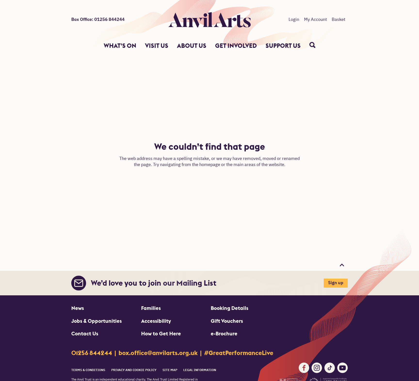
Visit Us (156, 45)
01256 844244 (92, 352)
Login (294, 19)
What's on (120, 45)
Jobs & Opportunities (96, 321)
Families (151, 308)
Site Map (169, 370)
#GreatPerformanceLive (238, 352)
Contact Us (84, 334)
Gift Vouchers (227, 321)
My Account (315, 19)
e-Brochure (224, 334)
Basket (338, 19)
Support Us (283, 45)
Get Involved (236, 45)
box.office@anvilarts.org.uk (159, 352)
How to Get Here (161, 334)
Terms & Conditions (88, 370)
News (77, 308)
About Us (191, 45)
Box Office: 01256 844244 (98, 19)
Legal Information (199, 370)
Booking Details (229, 308)
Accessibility (156, 321)
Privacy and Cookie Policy (133, 370)
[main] (209, 157)
